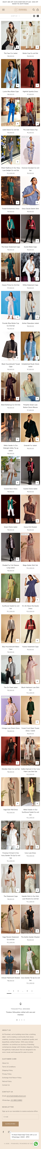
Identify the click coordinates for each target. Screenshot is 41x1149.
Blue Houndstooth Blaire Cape (10, 648)
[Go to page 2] (32, 991)
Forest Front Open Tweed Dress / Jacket (30, 729)
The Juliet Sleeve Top (30, 130)
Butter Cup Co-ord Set (30, 53)
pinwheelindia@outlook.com (16, 1096)
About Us (5, 1063)
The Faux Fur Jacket (10, 53)
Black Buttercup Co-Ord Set (10, 405)
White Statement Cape (30, 285)
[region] (20, 1009)
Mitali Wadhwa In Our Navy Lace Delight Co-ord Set (10, 169)
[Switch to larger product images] (34, 16)
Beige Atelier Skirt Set (30, 565)
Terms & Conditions (9, 1067)
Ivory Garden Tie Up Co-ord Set (30, 979)
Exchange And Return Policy (11, 1078)
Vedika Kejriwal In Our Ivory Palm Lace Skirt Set (30, 770)
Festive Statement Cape (30, 647)
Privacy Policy (6, 1074)
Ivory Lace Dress (30, 853)
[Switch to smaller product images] (38, 16)
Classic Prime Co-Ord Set (10, 285)
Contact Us (6, 1085)
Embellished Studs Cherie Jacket (30, 365)
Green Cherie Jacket (10, 527)
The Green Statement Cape (11, 247)
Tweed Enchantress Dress (10, 209)
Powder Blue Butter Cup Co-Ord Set (10, 324)
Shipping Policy (7, 1070)
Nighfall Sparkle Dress (30, 91)
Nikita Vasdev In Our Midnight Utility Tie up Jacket (10, 448)
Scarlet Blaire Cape (30, 247)
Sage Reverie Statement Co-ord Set (11, 938)
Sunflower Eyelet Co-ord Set (10, 607)
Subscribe (10, 1124)
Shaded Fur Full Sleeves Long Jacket (10, 566)
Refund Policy (7, 1081)
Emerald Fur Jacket (30, 445)
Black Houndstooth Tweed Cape (11, 365)
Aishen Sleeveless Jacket (30, 323)
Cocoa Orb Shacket (30, 527)
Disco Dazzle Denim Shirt (30, 209)
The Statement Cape (11, 896)
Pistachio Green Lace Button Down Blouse (30, 406)
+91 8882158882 (16, 1100)
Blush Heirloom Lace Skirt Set (30, 688)
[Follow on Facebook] (3, 1132)
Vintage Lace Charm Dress (11, 728)
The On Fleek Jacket (10, 687)
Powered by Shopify (28, 1143)
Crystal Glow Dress (10, 489)
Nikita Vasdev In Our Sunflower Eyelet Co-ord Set (30, 812)
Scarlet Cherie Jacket (30, 489)
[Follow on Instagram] (9, 1132)
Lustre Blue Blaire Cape (11, 91)
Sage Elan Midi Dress (10, 810)
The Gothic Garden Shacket (30, 937)
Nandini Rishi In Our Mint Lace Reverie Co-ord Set (30, 897)
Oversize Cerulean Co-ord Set (30, 169)
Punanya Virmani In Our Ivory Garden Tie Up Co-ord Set (10, 855)
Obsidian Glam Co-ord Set (11, 769)
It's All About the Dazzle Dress (30, 607)
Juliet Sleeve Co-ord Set (11, 130)
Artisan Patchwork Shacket (10, 978)
